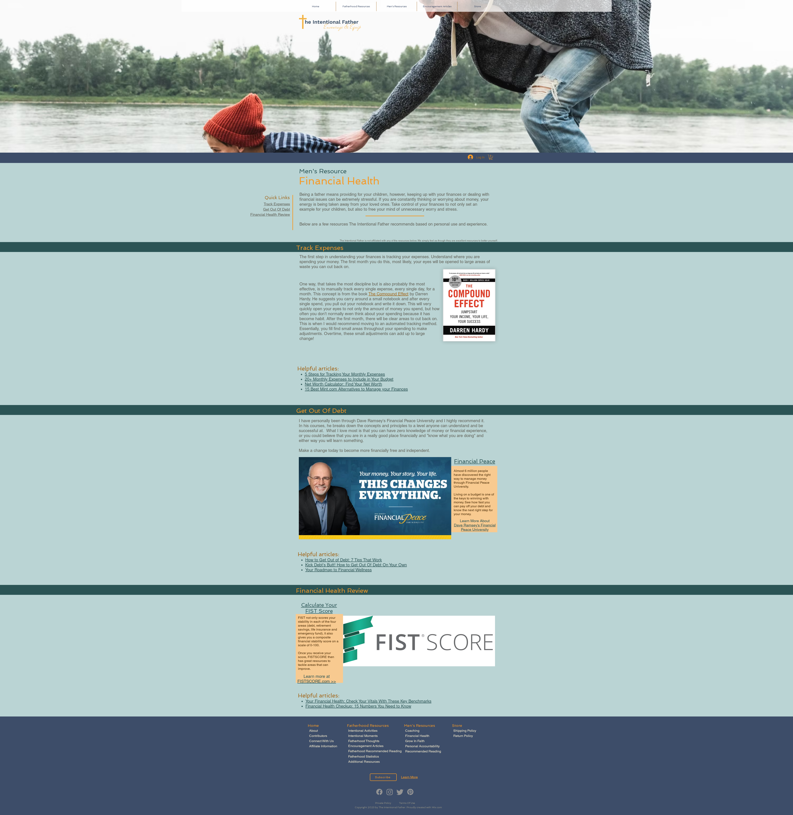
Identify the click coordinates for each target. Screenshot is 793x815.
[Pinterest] (410, 792)
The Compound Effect (388, 293)
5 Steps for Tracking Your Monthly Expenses (345, 374)
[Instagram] (390, 792)
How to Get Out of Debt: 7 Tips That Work (343, 559)
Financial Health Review (270, 214)
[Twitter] (400, 792)
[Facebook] (379, 792)
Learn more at (317, 676)
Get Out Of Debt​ (276, 209)
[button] (491, 157)
